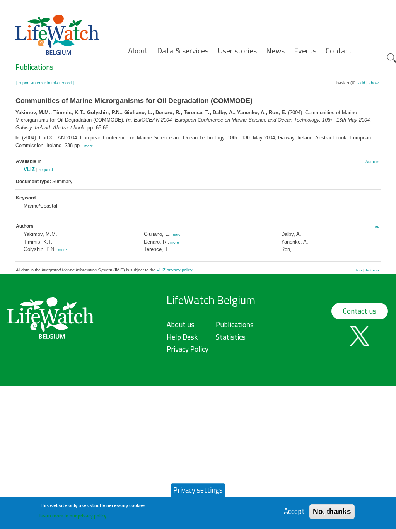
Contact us (359, 311)
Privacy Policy (187, 349)
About (138, 51)
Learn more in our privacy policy (72, 515)
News (275, 51)
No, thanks (332, 511)
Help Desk (182, 336)
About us (181, 324)
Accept (294, 511)
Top (376, 226)
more (88, 146)
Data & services (182, 51)
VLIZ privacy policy (175, 270)
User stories (237, 51)
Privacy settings (198, 489)
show (374, 83)
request (46, 169)
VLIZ (29, 169)
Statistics (231, 336)
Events (305, 51)
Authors (372, 162)
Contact (339, 51)
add (361, 83)
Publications (34, 67)
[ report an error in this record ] (45, 83)
